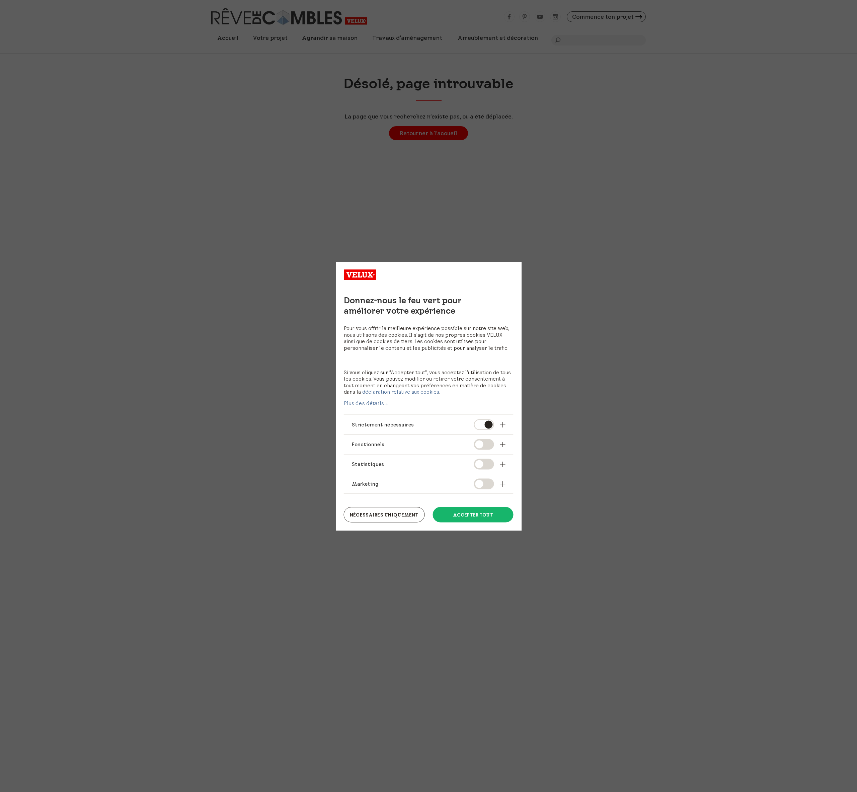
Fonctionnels (368, 444)
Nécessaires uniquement (384, 514)
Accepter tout (473, 514)
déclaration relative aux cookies (400, 392)
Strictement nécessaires (383, 424)
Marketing (365, 483)
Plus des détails (364, 403)
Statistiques (368, 464)
